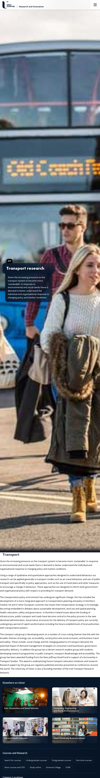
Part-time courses (83, 760)
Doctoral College (52, 767)
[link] (25, 700)
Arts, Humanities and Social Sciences (21, 708)
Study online (34, 767)
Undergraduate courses (35, 760)
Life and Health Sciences (15, 738)
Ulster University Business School (69, 738)
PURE (68, 767)
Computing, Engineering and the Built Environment (66, 709)
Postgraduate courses (60, 760)
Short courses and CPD (14, 767)
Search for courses (12, 760)
